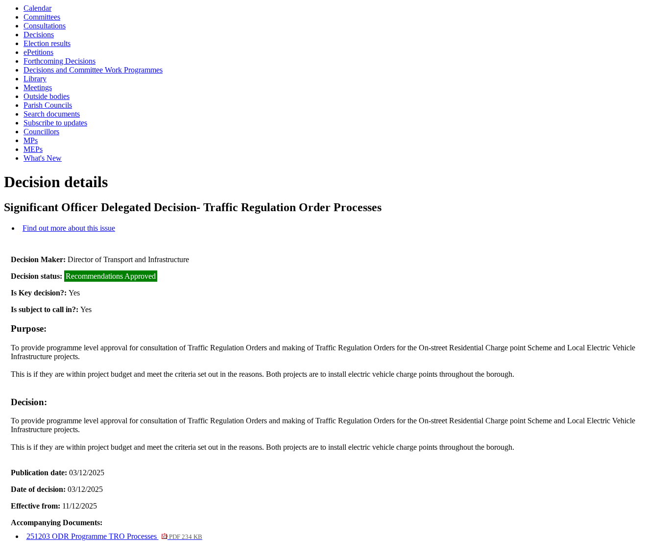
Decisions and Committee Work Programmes (93, 70)
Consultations (45, 26)
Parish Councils (48, 105)
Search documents (52, 114)
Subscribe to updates (55, 123)
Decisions (39, 34)
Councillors (41, 131)
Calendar (37, 8)
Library (35, 78)
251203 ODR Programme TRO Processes (114, 536)
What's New (43, 158)
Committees (42, 17)
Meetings (38, 87)
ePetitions (38, 52)
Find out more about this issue (69, 228)
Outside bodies (47, 96)
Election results (47, 43)
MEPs (33, 149)
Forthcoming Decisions (60, 61)
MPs (31, 140)
